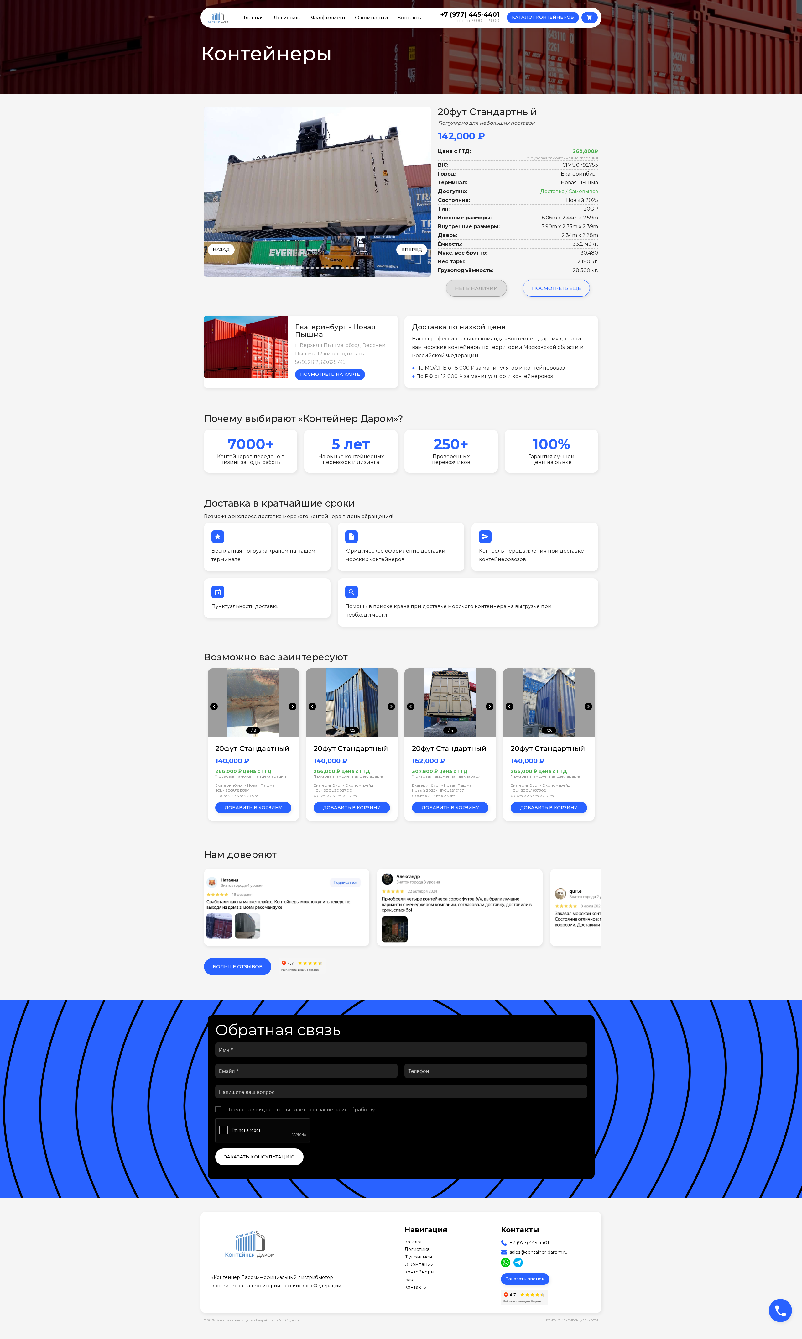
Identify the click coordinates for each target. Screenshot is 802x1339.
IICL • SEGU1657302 (528, 790)
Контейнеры (419, 1272)
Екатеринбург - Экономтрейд (343, 785)
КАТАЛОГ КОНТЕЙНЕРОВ (543, 17)
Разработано (277, 1320)
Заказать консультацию (259, 1157)
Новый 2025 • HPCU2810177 (438, 790)
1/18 (253, 730)
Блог (409, 1279)
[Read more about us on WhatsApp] (505, 1262)
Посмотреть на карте (330, 374)
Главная (254, 17)
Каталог (413, 1242)
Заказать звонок (525, 1279)
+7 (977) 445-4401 (529, 1243)
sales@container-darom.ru (539, 1252)
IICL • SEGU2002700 (333, 790)
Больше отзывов (238, 966)
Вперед (411, 249)
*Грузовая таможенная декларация (562, 157)
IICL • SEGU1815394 (232, 790)
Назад (221, 249)
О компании (371, 17)
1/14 (450, 730)
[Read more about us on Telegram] (518, 1262)
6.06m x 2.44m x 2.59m (236, 795)
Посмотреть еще (556, 288)
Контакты (410, 17)
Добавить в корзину (253, 808)
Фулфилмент (328, 17)
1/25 (351, 730)
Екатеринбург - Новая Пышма (245, 785)
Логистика (287, 17)
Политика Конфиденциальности (571, 1320)
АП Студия (289, 1320)
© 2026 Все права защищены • (230, 1320)
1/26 (548, 730)
